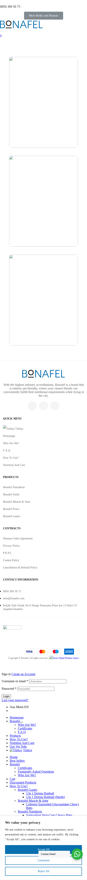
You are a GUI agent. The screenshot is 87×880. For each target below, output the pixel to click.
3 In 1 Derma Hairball (40, 793)
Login (6, 696)
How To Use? (11, 457)
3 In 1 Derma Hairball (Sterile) (45, 797)
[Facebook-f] (43, 405)
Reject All (43, 871)
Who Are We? (11, 443)
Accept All (43, 849)
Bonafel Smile (11, 494)
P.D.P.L (7, 553)
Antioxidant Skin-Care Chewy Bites (49, 815)
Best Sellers (17, 760)
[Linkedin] (54, 405)
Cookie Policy (11, 560)
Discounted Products (23, 782)
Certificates (25, 728)
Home (14, 757)
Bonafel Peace (11, 509)
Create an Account (23, 674)
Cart (12, 779)
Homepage (9, 435)
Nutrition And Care (14, 465)
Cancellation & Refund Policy (20, 567)
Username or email (15, 681)
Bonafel (15, 721)
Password (9, 688)
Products (15, 735)
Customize (44, 860)
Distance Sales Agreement (18, 538)
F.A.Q (6, 450)
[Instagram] (32, 405)
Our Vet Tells (18, 746)
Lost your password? (15, 700)
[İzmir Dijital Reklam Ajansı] (64, 658)
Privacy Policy (11, 545)
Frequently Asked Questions (36, 771)
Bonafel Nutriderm (14, 487)
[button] (43, 16)
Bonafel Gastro (11, 516)
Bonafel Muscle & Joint (16, 501)
